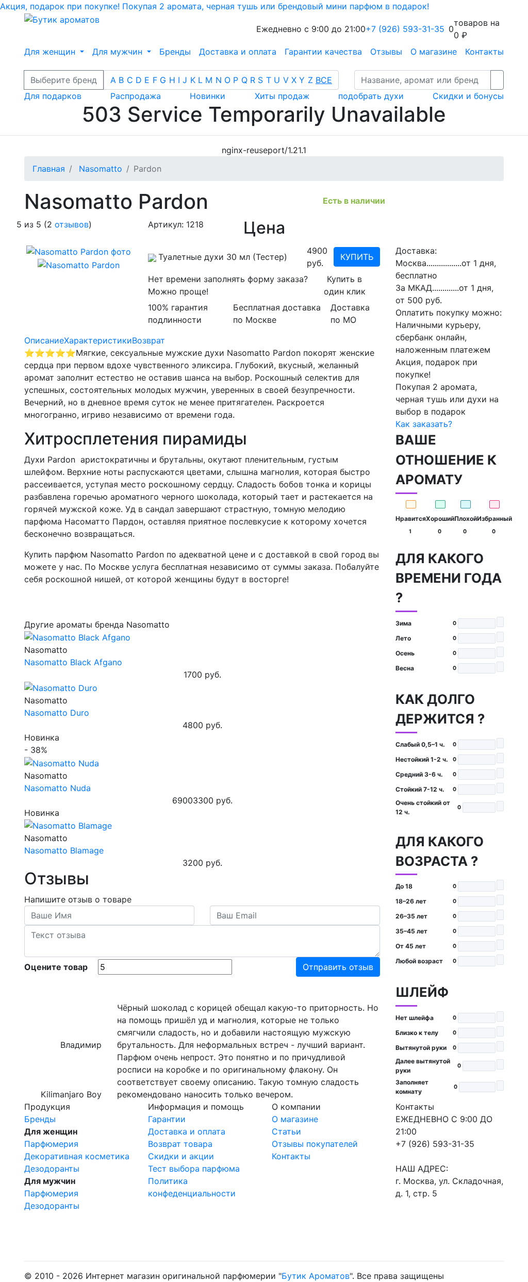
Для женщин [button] (51, 51)
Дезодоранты (51, 1168)
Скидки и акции (181, 1156)
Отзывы (386, 51)
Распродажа (135, 96)
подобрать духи (371, 96)
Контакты (484, 51)
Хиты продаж (282, 96)
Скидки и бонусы (468, 96)
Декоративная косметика (76, 1156)
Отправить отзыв (338, 967)
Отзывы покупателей (315, 1144)
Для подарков (52, 96)
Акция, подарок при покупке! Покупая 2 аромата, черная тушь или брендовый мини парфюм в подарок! (214, 6)
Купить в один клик (345, 285)
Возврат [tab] (148, 340)
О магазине (433, 51)
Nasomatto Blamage (64, 850)
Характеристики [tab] (98, 340)
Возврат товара (180, 1144)
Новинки (207, 96)
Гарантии (167, 1119)
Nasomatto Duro (56, 713)
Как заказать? (423, 424)
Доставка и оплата (237, 51)
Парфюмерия (51, 1144)
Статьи (286, 1131)
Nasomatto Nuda (57, 788)
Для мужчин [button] (118, 51)
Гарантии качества (323, 51)
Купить (356, 257)
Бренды (175, 51)
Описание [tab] (44, 340)
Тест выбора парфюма (194, 1168)
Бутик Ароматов (316, 1276)
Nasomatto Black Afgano (73, 662)
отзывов (72, 224)
